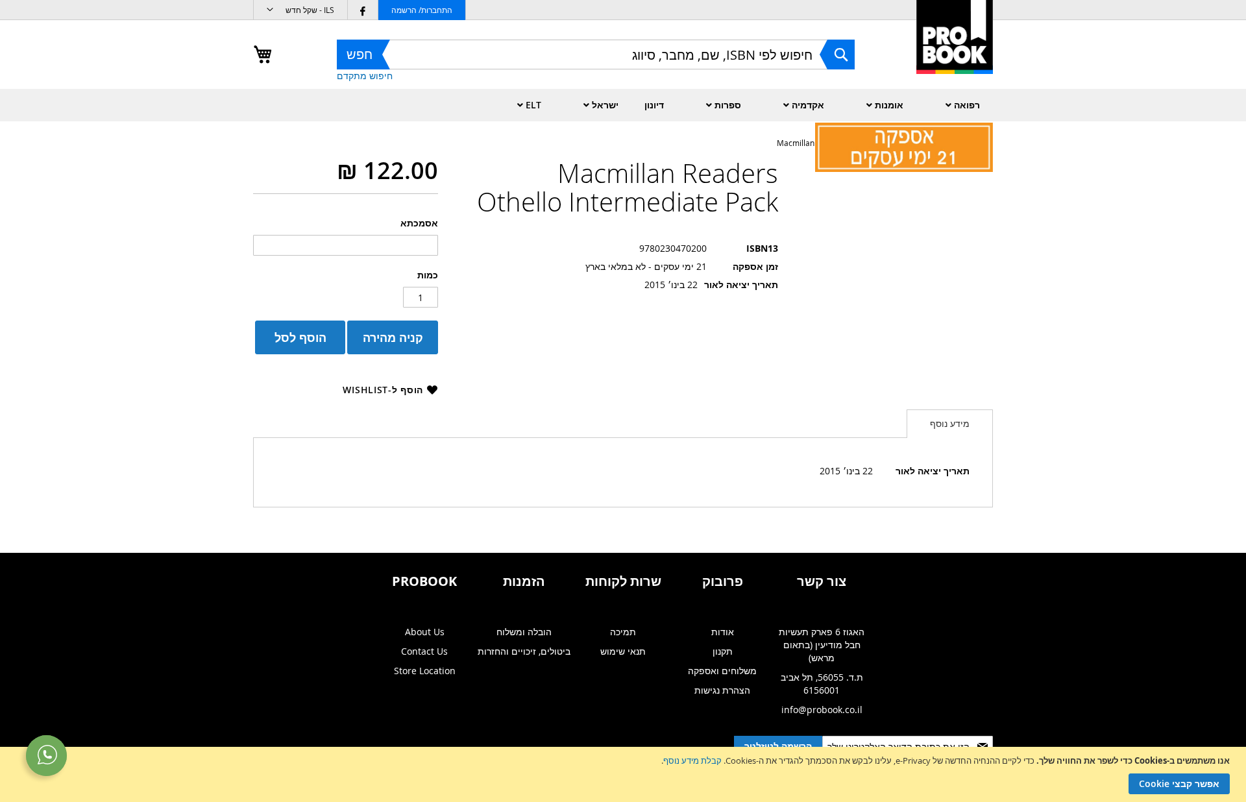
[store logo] (954, 51)
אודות (722, 632)
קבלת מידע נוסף (692, 760)
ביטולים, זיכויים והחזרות (524, 651)
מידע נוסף (950, 423)
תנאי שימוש (623, 651)
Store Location (425, 670)
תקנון (723, 651)
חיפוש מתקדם (365, 75)
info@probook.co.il (821, 709)
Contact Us (424, 651)
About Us (425, 632)
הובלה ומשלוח (524, 632)
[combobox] (596, 54)
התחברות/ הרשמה (421, 10)
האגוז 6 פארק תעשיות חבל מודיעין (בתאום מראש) (821, 645)
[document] (621, 774)
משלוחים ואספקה (722, 670)
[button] (300, 10)
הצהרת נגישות (722, 690)
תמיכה (623, 632)
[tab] (950, 423)
